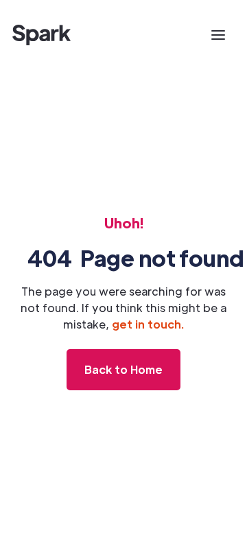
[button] (218, 35)
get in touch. (148, 324)
